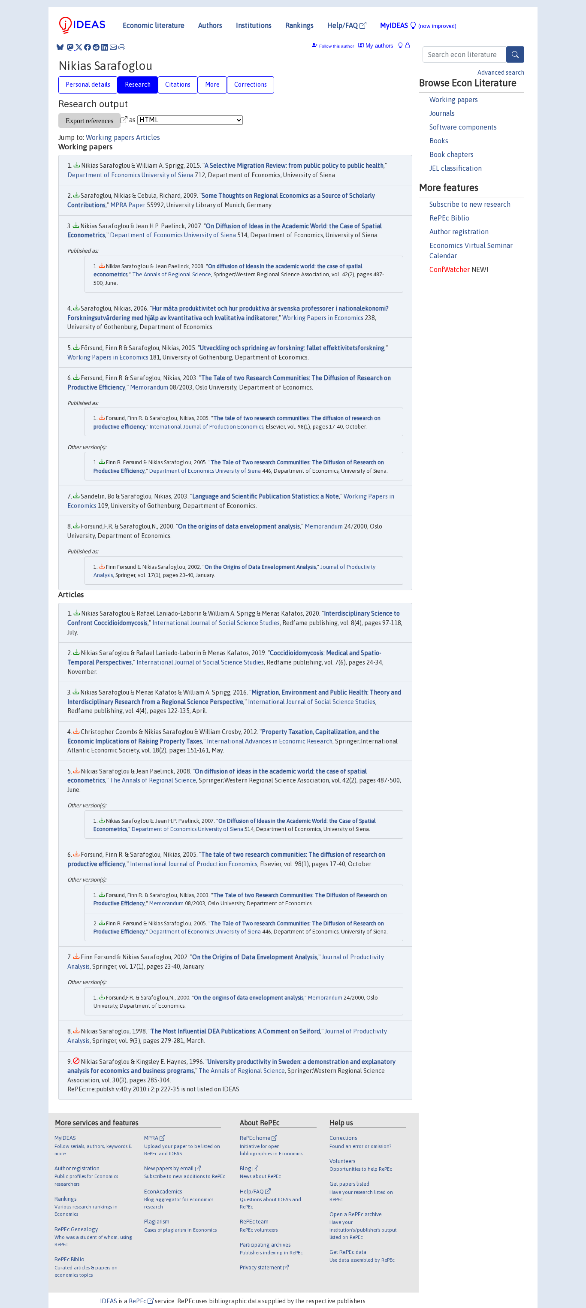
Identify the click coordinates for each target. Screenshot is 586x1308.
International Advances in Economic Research (269, 741)
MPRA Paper (127, 205)
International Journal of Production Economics (206, 426)
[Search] (515, 54)
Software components (463, 127)
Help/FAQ (343, 25)
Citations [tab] (177, 84)
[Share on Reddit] (96, 47)
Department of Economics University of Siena (130, 175)
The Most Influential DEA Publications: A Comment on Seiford (235, 1031)
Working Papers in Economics (322, 317)
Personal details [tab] (88, 84)
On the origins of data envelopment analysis (239, 526)
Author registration (459, 232)
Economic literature (153, 25)
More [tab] (212, 84)
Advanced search (500, 72)
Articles (148, 137)
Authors (210, 25)
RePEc (138, 1301)
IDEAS (108, 1301)
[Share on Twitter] (79, 47)
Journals (442, 113)
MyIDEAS (418, 25)
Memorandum (149, 387)
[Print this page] (121, 47)
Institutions (254, 25)
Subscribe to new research (469, 204)
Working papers (453, 99)
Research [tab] (138, 84)
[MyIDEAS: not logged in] (402, 46)
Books (438, 141)
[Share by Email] (113, 47)
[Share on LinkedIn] (104, 47)
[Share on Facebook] (87, 47)
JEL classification (455, 168)
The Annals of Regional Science (171, 274)
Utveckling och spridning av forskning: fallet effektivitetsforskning (292, 347)
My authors (378, 45)
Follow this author (336, 46)
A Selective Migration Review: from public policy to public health (294, 165)
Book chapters (451, 154)
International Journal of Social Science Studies (216, 622)
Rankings (299, 25)
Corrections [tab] (250, 84)
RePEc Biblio (449, 218)
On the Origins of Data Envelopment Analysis (260, 567)
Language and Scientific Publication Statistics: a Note (265, 496)
